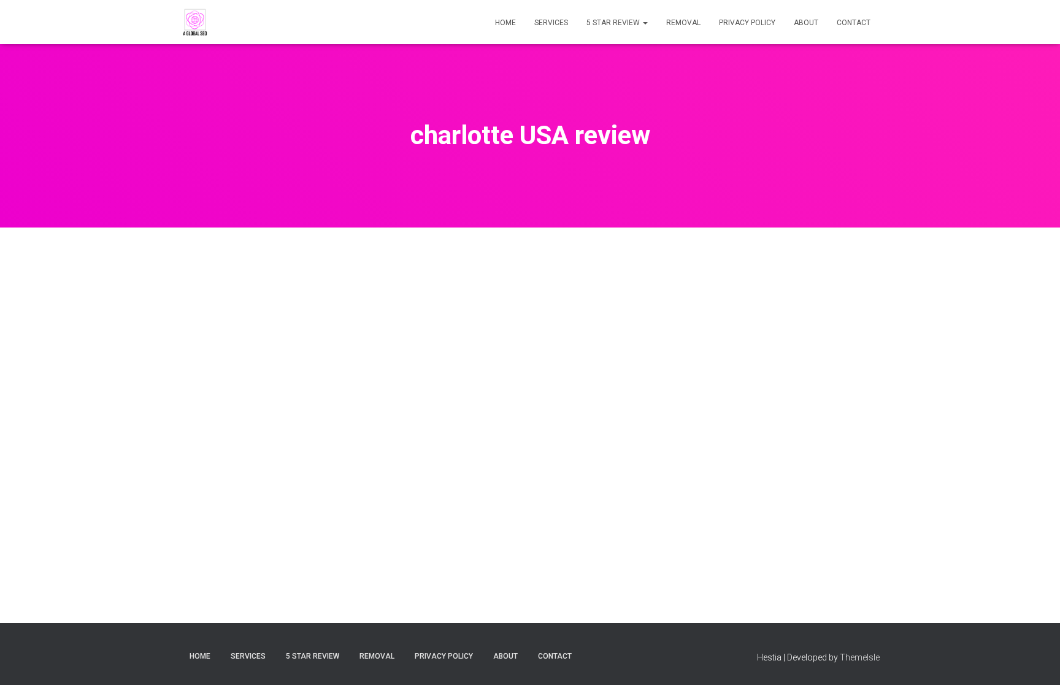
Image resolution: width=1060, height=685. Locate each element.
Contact (853, 22)
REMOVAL (683, 22)
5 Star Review (614, 22)
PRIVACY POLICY (747, 22)
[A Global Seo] (195, 22)
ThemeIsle (860, 657)
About (806, 22)
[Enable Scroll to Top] (1035, 660)
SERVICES (551, 22)
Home (505, 22)
